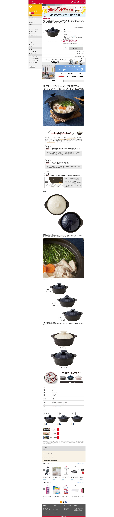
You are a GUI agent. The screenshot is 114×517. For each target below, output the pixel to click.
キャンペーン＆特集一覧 (33, 20)
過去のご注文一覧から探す (33, 31)
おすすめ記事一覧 (55, 505)
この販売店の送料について (79, 27)
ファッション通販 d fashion (33, 62)
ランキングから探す (32, 33)
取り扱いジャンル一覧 (46, 509)
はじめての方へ (31, 46)
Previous (44, 470)
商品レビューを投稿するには (79, 56)
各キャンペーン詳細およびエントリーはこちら (70, 41)
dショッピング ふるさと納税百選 (34, 58)
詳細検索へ (30, 15)
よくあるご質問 (31, 44)
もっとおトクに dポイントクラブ (34, 60)
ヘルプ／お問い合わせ (32, 40)
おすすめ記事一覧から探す (33, 35)
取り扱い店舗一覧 (46, 511)
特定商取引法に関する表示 (33, 53)
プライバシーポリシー (32, 51)
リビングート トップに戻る (80, 51)
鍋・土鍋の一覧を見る (80, 53)
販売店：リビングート (79, 25)
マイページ (54, 508)
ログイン (32, 66)
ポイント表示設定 (55, 509)
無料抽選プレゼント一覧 (33, 22)
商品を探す (45, 505)
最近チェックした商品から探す (34, 29)
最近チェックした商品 (46, 508)
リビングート (45, 449)
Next (83, 470)
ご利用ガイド (31, 38)
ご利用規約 (31, 49)
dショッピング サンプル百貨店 (33, 56)
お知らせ (30, 42)
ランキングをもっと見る (80, 463)
